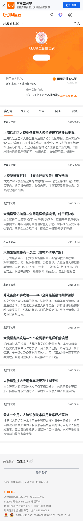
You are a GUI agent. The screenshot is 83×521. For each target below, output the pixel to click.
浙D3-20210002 (40, 510)
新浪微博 (22, 461)
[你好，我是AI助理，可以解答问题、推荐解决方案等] (60, 14)
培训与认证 (42, 482)
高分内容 (8, 113)
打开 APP (71, 5)
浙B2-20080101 (42, 506)
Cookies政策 (37, 497)
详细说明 (72, 83)
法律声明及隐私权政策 (16, 497)
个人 (77, 23)
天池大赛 (29, 482)
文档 (6, 482)
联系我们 (41, 472)
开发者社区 (17, 482)
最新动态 (25, 113)
